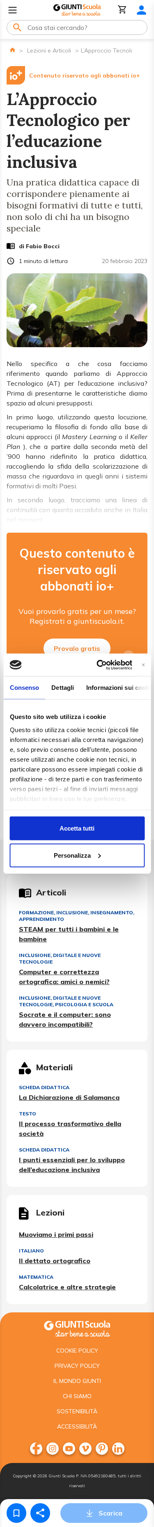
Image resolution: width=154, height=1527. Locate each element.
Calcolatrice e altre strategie (67, 1287)
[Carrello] (122, 10)
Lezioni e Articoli (49, 50)
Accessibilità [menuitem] (77, 1426)
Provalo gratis (77, 648)
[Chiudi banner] (143, 664)
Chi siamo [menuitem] (77, 1396)
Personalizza (72, 855)
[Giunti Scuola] (77, 10)
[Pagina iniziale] (12, 50)
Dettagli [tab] (62, 687)
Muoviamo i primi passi (56, 1234)
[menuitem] (36, 1448)
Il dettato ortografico (54, 1261)
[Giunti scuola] (77, 1327)
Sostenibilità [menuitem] (77, 1411)
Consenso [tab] (24, 687)
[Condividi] (40, 1513)
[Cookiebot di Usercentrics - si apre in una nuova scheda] (99, 664)
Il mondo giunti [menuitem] (77, 1381)
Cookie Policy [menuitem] (77, 1350)
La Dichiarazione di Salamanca (69, 1097)
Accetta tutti (77, 828)
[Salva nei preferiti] (16, 1513)
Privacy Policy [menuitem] (77, 1365)
